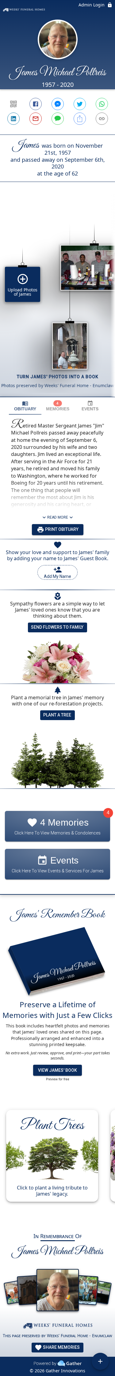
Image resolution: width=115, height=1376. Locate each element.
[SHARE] (80, 119)
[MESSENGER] (58, 104)
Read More (57, 517)
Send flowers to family (57, 627)
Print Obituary (61, 529)
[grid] (57, 299)
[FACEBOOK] (35, 104)
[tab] (25, 406)
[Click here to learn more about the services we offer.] (57, 1327)
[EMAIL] (35, 119)
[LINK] (102, 119)
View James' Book (57, 1070)
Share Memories (61, 1347)
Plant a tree (57, 714)
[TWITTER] (80, 104)
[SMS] (58, 119)
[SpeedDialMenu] (100, 1361)
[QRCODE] (13, 104)
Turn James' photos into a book (57, 376)
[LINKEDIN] (13, 119)
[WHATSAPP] (102, 104)
